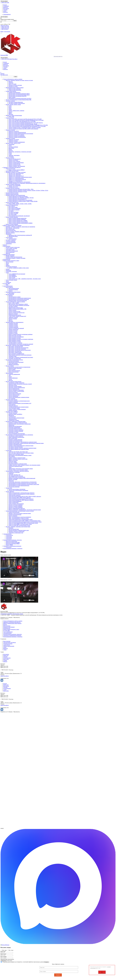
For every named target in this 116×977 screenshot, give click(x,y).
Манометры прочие (13, 236)
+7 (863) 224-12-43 (5, 27)
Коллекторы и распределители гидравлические (19, 367)
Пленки (7, 269)
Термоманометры (13, 419)
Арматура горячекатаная (14, 374)
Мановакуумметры (10, 232)
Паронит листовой (13, 479)
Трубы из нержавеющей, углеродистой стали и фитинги (21, 492)
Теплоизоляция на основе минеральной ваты (19, 485)
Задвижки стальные (13, 324)
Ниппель (11, 150)
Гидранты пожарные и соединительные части (19, 400)
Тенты (7, 281)
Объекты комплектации (8, 646)
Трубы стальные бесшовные (15, 501)
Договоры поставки (7, 643)
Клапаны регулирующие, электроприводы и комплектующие (23, 442)
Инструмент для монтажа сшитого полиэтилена (20, 350)
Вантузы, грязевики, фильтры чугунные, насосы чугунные (19, 80)
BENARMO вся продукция (12, 171)
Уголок (10, 379)
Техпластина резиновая (14, 486)
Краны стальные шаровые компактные (17, 218)
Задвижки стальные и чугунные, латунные (16, 172)
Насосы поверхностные (14, 394)
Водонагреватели (10, 294)
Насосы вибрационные (14, 388)
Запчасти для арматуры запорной (16, 328)
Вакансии (5, 7)
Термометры (9, 243)
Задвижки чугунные (13, 325)
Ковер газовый (12, 97)
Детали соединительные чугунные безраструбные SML (18, 99)
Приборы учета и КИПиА (12, 411)
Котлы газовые (12, 369)
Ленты (7, 263)
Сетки (7, 272)
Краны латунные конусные (12, 202)
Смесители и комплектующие (15, 466)
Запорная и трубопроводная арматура (11, 167)
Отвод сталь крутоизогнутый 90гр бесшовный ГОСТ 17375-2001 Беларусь (26, 122)
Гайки (10, 108)
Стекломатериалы (7, 533)
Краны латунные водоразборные (16, 336)
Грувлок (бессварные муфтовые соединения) (19, 305)
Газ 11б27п (11, 211)
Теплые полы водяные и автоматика (17, 489)
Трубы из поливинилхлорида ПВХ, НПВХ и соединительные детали (24, 520)
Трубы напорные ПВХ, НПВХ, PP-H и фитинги (20, 497)
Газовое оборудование (11, 91)
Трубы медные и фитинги (14, 495)
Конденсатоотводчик (11, 230)
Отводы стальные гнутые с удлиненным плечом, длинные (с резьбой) (25, 127)
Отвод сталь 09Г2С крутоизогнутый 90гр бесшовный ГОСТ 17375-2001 (25, 119)
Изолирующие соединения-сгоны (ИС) (18, 96)
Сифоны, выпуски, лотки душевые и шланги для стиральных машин (24, 465)
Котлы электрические (14, 371)
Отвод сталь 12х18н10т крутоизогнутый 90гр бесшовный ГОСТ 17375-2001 (26, 120)
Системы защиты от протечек (15, 342)
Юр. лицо (4, 950)
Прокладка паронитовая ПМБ (13, 542)
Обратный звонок (5, 30)
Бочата (10, 145)
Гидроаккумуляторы (13, 289)
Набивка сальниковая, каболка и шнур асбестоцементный (22, 478)
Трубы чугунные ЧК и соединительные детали (19, 525)
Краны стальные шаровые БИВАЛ (16, 169)
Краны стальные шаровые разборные (17, 219)
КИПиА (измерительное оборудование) (12, 225)
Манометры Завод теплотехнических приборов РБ (20, 235)
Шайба (10, 113)
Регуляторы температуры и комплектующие (19, 449)
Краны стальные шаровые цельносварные (18, 221)
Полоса (10, 376)
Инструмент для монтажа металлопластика (18, 347)
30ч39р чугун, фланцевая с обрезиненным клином (20, 177)
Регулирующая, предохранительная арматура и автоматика (19, 434)
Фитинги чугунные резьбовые (16, 507)
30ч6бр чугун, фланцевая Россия (16, 178)
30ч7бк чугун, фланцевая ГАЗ (15, 180)
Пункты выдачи (7, 657)
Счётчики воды (12, 416)
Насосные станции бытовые (15, 386)
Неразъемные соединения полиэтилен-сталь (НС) (20, 98)
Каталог (5, 4)
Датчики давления (13, 413)
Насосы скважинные (13, 396)
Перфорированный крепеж (15, 315)
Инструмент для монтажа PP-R (16, 346)
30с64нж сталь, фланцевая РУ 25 (16, 175)
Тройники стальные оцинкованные (17, 142)
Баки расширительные (14, 288)
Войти (2, 31)
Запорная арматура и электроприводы (14, 322)
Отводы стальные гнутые (14, 311)
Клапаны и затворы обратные (15, 439)
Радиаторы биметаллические (15, 428)
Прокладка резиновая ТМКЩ (12, 543)
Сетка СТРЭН (12, 277)
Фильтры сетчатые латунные (15, 85)
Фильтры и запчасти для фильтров (16, 531)
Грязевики (11, 82)
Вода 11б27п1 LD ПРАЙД (15, 208)
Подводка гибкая (12, 461)
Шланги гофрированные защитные (17, 508)
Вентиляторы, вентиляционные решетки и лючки (20, 455)
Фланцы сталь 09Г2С (13, 160)
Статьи (4, 649)
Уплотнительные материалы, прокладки (12, 540)
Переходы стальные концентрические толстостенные (21, 133)
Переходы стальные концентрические (17, 132)
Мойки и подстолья (13, 460)
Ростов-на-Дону (4, 1)
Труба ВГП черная (10, 249)
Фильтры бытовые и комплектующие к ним (19, 530)
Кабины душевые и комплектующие (17, 457)
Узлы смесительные (13, 363)
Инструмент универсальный (15, 352)
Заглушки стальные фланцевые (16, 102)
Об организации (7, 688)
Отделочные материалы (11, 266)
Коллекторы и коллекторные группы (14, 359)
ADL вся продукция (10, 168)
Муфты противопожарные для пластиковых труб (20, 403)
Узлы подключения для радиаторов (17, 433)
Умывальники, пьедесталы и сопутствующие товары (21, 468)
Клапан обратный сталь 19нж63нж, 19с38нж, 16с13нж (21, 197)
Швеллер (8, 253)
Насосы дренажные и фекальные (16, 390)
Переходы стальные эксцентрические (17, 137)
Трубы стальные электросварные (16, 503)
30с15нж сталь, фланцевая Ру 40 (16, 173)
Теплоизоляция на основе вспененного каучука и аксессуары (23, 483)
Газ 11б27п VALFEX (13, 213)
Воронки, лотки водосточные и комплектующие (20, 513)
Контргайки (11, 148)
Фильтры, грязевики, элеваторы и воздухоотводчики (18, 526)
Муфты (10, 149)
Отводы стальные (10, 117)
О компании (6, 6)
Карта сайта (6, 659)
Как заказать (6, 8)
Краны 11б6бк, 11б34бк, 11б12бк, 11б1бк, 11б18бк (20, 203)
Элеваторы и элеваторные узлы (16, 532)
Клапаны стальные (13, 331)
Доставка (5, 9)
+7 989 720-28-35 (4, 29)
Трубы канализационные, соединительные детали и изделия (20, 511)
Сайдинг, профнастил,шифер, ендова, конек (19, 267)
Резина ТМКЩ (9, 544)
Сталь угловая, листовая (11, 248)
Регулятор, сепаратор (11, 240)
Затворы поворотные (13, 329)
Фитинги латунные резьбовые (15, 504)
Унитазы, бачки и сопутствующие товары (18, 469)
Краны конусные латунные (15, 335)
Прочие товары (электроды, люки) (11, 260)
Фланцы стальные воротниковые (16, 162)
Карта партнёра (6, 641)
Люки (7, 264)
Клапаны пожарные (13, 402)
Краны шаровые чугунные (15, 341)
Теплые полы (9, 488)
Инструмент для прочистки (15, 351)
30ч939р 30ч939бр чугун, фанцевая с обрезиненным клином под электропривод (27, 183)
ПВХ (7, 284)
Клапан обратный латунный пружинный (18, 196)
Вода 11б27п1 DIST (13, 207)
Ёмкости (10, 290)
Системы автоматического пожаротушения (18, 406)
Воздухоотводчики (10, 229)
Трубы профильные (13, 377)
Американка (11, 144)
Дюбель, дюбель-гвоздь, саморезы (16, 110)
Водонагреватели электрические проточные (19, 299)
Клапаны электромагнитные (15, 444)
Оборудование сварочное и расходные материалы (20, 354)
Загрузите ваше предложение (7, 959)
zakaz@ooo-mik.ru (5, 25)
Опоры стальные (12, 310)
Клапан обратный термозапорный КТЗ (17, 198)
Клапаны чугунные (13, 333)
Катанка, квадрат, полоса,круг (13, 247)
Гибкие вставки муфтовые (15, 88)
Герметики (11, 473)
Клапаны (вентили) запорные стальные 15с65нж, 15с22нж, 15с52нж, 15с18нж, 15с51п (28, 190)
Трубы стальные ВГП (13, 502)
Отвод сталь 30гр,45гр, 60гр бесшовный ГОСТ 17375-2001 (22, 121)
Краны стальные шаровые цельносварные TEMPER (20, 223)
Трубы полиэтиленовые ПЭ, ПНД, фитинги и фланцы (21, 500)
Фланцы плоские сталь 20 (14, 159)
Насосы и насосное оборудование (13, 381)
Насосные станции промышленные (17, 387)
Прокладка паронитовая (11, 541)
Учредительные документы (9, 642)
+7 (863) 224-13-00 (5, 2)
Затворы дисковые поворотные (13, 184)
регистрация (7, 31)
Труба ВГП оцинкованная (12, 250)
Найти (15, 20)
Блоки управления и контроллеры (16, 437)
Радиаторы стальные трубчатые (16, 431)
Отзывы (5, 660)
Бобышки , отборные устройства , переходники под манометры (20, 226)
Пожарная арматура (13, 405)
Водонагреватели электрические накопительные (20, 298)
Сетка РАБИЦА (12, 275)
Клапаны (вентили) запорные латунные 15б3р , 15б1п (21, 189)
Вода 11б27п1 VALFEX (14, 209)
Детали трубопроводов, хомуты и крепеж (12, 79)
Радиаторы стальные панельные (16, 429)
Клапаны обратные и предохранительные (15, 195)
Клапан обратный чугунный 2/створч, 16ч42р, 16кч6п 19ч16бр (23, 201)
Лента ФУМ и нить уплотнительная (17, 477)
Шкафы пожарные (10, 255)
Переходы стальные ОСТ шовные (16, 134)
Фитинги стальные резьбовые (15, 506)
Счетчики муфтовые (10, 241)
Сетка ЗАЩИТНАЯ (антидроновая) (17, 273)
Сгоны (10, 154)
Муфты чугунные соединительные (14, 115)
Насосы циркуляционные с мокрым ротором (19, 397)
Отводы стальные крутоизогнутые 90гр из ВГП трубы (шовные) (23, 128)
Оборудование (9, 237)
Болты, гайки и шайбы (14, 302)
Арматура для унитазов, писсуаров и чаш (18, 451)
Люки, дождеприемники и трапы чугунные (19, 518)
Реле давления (12, 398)
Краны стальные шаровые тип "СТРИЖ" (18, 220)
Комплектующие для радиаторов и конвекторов (20, 423)
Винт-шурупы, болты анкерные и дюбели (18, 304)
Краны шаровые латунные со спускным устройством (21, 339)
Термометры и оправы (14, 420)
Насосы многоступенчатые (15, 393)
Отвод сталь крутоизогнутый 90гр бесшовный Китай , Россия (23, 123)
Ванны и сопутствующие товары (16, 454)
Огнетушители (12, 404)
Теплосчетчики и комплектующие (16, 417)
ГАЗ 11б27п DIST (13, 214)
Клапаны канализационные (15, 514)
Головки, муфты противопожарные (14, 257)
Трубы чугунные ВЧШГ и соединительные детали (20, 524)
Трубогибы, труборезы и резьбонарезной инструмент (21, 357)
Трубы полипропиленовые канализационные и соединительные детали (25, 521)
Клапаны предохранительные (15, 440)
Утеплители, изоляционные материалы (12, 546)
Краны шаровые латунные (15, 338)
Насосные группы (13, 385)
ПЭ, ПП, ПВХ (6, 283)
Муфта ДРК (11, 116)
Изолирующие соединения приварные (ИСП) (19, 93)
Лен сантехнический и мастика (16, 475)
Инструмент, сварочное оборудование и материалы (17, 345)
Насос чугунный (12, 84)
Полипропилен (6, 259)
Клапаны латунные (13, 330)
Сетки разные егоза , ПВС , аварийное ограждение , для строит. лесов (25, 278)
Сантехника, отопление (11, 271)
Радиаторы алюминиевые (14, 427)
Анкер (10, 105)
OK (102, 972)
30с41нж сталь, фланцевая (15, 174)
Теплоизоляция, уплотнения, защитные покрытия (17, 471)
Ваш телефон (4, 956)
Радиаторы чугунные (13, 432)
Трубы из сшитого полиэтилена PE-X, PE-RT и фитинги (22, 494)
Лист (10, 375)
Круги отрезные (9, 261)
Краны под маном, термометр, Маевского (15, 231)
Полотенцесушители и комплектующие (18, 463)
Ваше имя (3, 951)
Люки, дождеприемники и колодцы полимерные (20, 517)
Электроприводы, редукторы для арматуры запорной (21, 344)
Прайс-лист (6, 655)
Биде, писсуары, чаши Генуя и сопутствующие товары (21, 452)
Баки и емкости (9, 287)
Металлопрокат (6, 246)
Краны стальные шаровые (12, 217)
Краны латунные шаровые (12, 204)
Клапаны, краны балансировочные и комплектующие (21, 445)
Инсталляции (12, 456)
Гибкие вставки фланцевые (15, 90)
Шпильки (11, 114)
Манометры (8, 234)
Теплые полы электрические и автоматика (18, 490)
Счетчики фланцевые (11, 242)
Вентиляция (11, 293)
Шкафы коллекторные (14, 364)
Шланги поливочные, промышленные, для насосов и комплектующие (25, 509)
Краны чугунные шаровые (12, 224)
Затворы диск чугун (13, 186)
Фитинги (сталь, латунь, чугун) (13, 143)
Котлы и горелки (10, 365)
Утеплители (8, 547)
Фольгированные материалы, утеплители (12, 548)
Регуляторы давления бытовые (16, 446)
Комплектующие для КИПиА (15, 414)
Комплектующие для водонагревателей (18, 300)
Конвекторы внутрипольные (15, 426)
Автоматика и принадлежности (16, 436)
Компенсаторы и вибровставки (16, 307)
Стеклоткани (9, 537)
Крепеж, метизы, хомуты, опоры (13, 104)
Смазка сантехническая (14, 512)
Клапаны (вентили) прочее (12, 192)
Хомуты (10, 111)
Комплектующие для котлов (15, 368)
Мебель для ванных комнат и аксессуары (18, 459)
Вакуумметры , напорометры (12, 227)
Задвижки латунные (13, 323)
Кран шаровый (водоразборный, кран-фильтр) (19, 215)
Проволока (8, 270)
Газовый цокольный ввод (14, 92)
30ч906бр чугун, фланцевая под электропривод (19, 182)
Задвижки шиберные (13, 327)
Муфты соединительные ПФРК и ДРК (17, 309)
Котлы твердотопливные (14, 370)
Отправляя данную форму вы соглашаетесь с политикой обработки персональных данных (23, 961)
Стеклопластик (9, 535)
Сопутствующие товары (11, 279)
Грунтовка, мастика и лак (14, 474)
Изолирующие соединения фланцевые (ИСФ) (19, 94)
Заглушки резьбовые (13, 146)
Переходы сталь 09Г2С (14, 131)
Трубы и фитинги (10, 491)
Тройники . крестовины (14, 155)
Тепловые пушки (12, 356)
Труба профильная (10, 252)
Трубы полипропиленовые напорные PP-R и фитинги (21, 498)
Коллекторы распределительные (16, 362)
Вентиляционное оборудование (13, 292)
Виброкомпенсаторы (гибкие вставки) (14, 87)
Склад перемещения (7, 286)
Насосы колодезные (13, 392)
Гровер (10, 109)
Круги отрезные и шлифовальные (16, 353)
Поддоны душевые (13, 462)
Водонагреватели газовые (14, 296)
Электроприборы (13, 238)
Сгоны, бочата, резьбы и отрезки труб (17, 316)
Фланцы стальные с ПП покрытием (17, 166)
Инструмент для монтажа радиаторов (17, 348)
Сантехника (8, 450)
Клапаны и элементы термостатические (18, 422)
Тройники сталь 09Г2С (14, 139)
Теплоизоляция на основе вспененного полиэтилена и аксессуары (24, 484)
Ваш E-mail (3, 954)
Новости (5, 661)
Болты (10, 107)
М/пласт (5, 244)
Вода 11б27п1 (12, 206)
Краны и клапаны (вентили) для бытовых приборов (20, 334)
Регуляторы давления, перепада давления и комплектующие (22, 448)
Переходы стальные (10, 129)
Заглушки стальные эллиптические (17, 103)
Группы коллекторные (14, 361)
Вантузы (11, 81)
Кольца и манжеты (13, 515)
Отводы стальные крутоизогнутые (16, 312)
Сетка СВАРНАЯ (13, 276)
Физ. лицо (10, 950)
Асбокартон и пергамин (14, 472)
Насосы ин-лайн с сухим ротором (16, 391)
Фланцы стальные (10, 157)
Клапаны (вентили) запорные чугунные (18, 191)
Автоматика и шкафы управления (16, 382)
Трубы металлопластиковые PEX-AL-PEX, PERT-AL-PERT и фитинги (25, 496)
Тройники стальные (10, 138)
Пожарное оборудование (9, 254)
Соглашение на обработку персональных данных (12, 613)
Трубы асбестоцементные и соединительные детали (20, 519)
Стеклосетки (9, 536)
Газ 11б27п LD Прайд (14, 212)
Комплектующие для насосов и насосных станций (20, 384)
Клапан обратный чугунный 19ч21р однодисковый (20, 200)
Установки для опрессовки (15, 358)
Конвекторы (11, 425)
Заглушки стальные (10, 100)
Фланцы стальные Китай (14, 163)
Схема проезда (6, 644)
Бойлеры (11, 295)
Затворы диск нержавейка (15, 185)
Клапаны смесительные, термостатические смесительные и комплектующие (26, 443)
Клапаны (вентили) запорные (12, 188)
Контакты (5, 12)
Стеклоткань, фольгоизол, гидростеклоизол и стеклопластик (22, 481)
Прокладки (11, 480)
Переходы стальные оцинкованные (17, 136)
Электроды (8, 282)
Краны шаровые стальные (15, 340)
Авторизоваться (7, 14)
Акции (4, 10)
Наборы (8, 265)
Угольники (11, 156)
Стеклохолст (9, 538)
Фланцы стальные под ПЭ (15, 165)
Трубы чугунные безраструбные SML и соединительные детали (23, 523)
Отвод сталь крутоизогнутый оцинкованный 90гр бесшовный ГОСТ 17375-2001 (27, 126)
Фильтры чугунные (13, 86)
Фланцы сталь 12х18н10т (14, 161)
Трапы (10, 467)
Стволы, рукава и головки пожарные (17, 409)
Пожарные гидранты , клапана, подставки (15, 258)
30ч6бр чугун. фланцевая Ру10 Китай (17, 179)
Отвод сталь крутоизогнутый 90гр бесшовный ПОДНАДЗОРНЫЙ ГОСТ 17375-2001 (28, 125)
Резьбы (10, 152)
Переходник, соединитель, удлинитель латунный (20, 151)
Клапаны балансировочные (12, 194)
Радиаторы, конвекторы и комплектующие (16, 421)
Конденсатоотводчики (14, 529)
